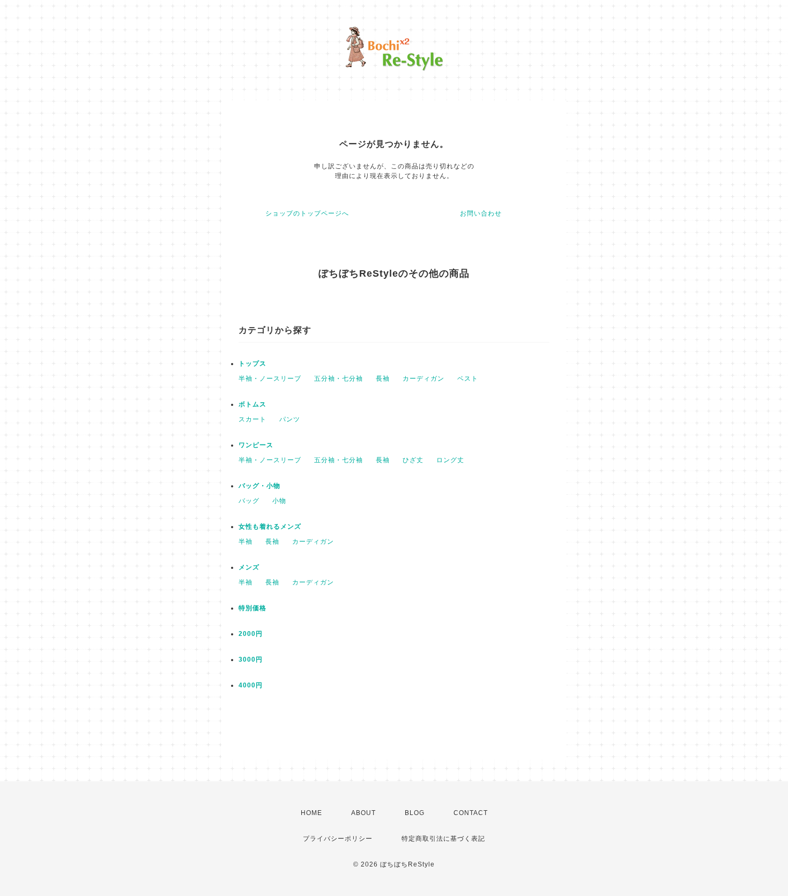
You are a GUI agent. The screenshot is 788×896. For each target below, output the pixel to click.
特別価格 (252, 608)
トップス (252, 363)
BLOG (415, 813)
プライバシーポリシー (338, 838)
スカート (252, 419)
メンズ (249, 567)
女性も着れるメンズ (270, 526)
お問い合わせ (481, 213)
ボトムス (252, 404)
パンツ (289, 419)
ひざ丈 (413, 460)
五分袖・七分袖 (338, 378)
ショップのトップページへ (307, 213)
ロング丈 (450, 460)
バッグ (249, 501)
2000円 (251, 634)
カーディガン (423, 378)
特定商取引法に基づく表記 (443, 838)
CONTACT (471, 813)
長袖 (383, 378)
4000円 (251, 685)
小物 (279, 501)
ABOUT (363, 813)
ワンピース (256, 445)
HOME (311, 813)
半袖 (245, 541)
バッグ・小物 (259, 486)
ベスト (467, 378)
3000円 (251, 659)
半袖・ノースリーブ (270, 378)
